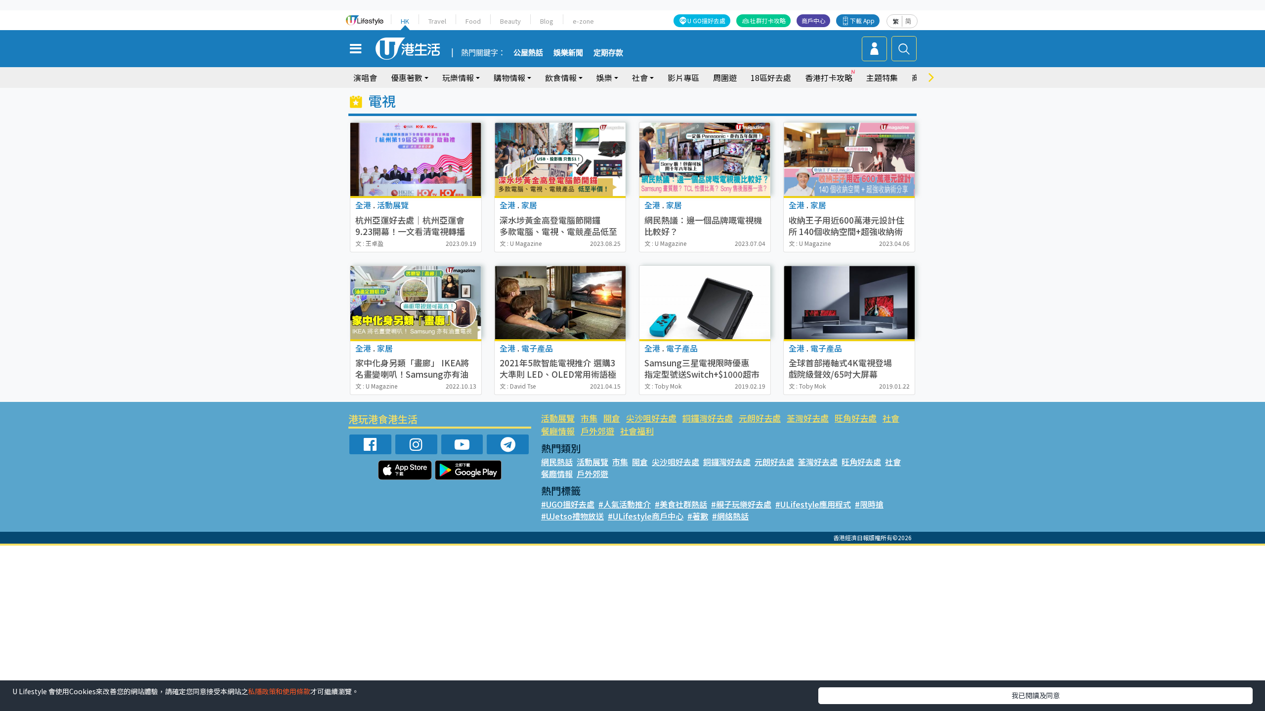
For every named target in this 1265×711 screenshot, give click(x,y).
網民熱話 (557, 462)
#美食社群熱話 (681, 504)
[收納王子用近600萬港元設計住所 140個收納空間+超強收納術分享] (849, 159)
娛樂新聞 (568, 53)
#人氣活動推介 (624, 504)
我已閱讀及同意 (1036, 695)
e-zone (583, 21)
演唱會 (365, 77)
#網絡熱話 (730, 516)
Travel (437, 21)
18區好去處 (771, 77)
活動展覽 (558, 418)
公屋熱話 (528, 53)
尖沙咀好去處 (651, 418)
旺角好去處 (856, 418)
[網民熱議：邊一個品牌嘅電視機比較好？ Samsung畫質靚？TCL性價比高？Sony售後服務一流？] (704, 159)
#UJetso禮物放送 (572, 516)
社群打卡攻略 (768, 20)
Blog (546, 21)
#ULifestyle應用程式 (813, 504)
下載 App (862, 20)
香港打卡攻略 (828, 77)
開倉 (611, 418)
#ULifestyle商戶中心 (645, 516)
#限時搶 (869, 504)
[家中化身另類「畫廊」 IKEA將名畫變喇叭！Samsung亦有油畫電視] (415, 302)
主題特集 (882, 77)
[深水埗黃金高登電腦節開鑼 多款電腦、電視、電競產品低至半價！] (560, 159)
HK (405, 21)
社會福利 (637, 431)
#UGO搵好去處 (567, 504)
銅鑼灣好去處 (707, 418)
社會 (891, 418)
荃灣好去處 (808, 418)
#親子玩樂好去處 (741, 504)
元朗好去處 (760, 418)
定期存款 (608, 53)
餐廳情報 (558, 431)
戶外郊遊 (597, 431)
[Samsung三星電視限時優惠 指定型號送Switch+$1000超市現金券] (704, 302)
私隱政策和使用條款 (279, 691)
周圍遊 (725, 77)
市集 (589, 418)
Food (473, 21)
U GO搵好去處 (706, 20)
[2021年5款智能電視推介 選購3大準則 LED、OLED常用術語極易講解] (560, 302)
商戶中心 (813, 20)
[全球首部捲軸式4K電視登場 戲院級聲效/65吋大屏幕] (849, 302)
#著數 (697, 516)
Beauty (510, 21)
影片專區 (683, 77)
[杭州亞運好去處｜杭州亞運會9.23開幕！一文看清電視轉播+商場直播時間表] (415, 159)
